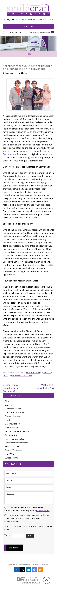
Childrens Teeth (13, 408)
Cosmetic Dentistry (14, 412)
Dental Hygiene (12, 416)
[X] (22, 570)
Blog (7, 401)
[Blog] (40, 570)
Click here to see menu (39, 32)
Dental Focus (31, 582)
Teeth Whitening (13, 450)
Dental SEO (31, 580)
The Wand (10, 454)
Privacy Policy (43, 510)
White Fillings (11, 457)
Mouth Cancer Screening (17, 431)
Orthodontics (11, 435)
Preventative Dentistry (16, 442)
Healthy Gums (12, 427)
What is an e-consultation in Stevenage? (11, 388)
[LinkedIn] (28, 570)
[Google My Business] (34, 570)
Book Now (28, 26)
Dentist (9, 420)
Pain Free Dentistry (14, 439)
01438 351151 (15, 32)
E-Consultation (33, 372)
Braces (8, 405)
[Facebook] (17, 570)
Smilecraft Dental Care (21, 376)
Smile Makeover (12, 446)
